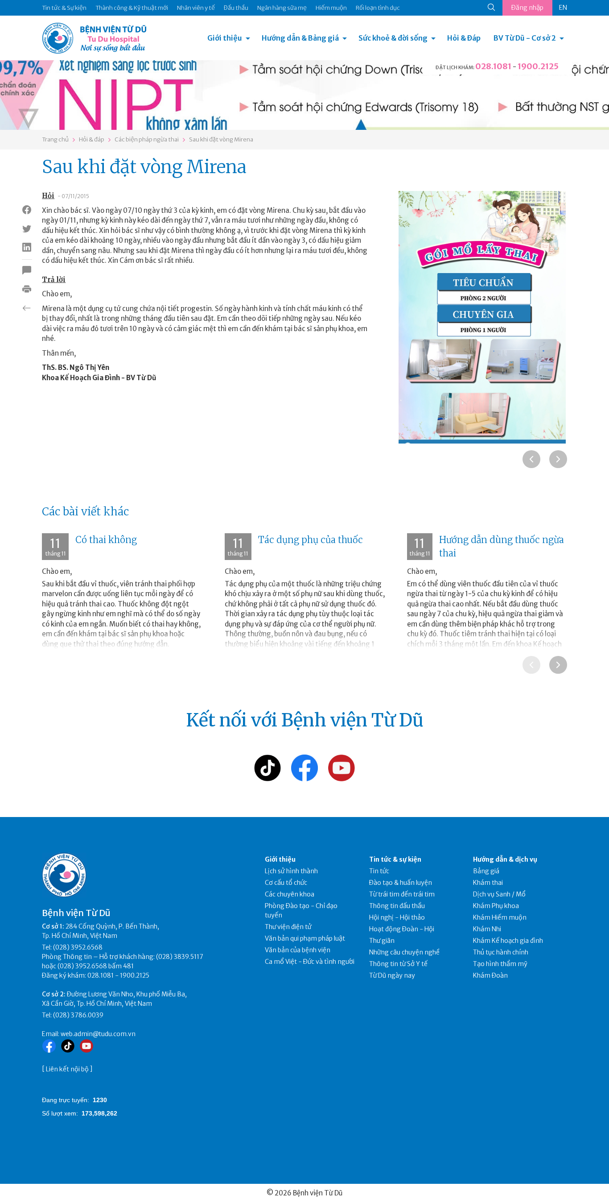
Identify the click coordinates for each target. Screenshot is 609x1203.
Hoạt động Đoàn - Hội (401, 929)
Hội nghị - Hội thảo (397, 917)
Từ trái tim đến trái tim (402, 894)
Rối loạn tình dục (378, 8)
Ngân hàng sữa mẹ (282, 8)
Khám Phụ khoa (496, 906)
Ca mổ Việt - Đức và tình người (309, 962)
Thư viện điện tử (288, 927)
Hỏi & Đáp (464, 37)
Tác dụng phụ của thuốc (310, 539)
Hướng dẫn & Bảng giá (300, 37)
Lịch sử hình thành (291, 871)
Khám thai (488, 883)
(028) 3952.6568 (78, 947)
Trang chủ (55, 139)
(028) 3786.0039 (78, 1015)
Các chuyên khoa (289, 894)
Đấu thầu (236, 8)
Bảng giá (486, 871)
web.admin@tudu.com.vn (98, 1034)
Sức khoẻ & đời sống (393, 37)
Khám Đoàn (490, 975)
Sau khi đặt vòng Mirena (221, 139)
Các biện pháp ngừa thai (147, 139)
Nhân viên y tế (196, 8)
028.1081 (493, 66)
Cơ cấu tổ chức (286, 883)
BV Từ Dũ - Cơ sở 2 (525, 37)
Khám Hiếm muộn (500, 917)
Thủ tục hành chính (500, 952)
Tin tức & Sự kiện (64, 8)
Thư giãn (382, 941)
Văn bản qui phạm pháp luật (305, 938)
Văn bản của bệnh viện (297, 950)
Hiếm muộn (331, 8)
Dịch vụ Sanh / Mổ (499, 894)
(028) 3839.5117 (179, 957)
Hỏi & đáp (91, 139)
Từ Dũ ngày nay (392, 975)
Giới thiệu (224, 37)
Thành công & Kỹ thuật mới (131, 8)
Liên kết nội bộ (67, 1069)
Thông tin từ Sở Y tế (398, 964)
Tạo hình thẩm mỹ (500, 964)
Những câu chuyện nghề (404, 952)
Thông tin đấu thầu (397, 906)
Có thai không (106, 539)
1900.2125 (538, 66)
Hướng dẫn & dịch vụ (505, 859)
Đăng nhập (527, 8)
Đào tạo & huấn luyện (400, 883)
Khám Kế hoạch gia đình (508, 941)
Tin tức (379, 871)
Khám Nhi (487, 929)
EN (563, 8)
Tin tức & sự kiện (395, 859)
